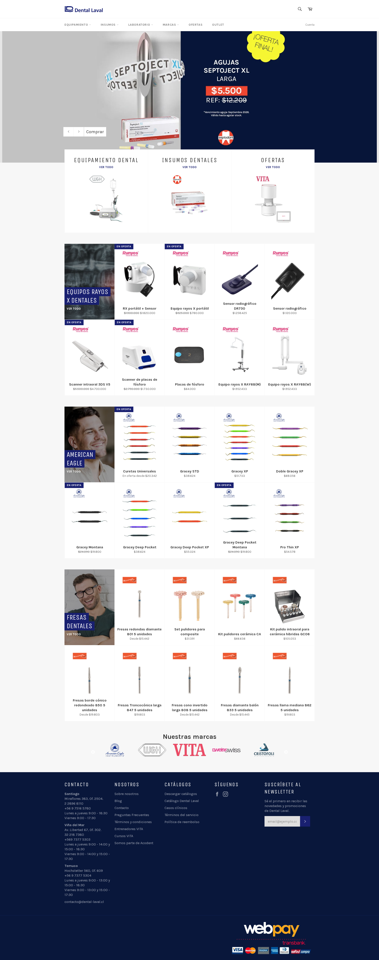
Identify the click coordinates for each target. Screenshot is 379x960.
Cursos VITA (123, 836)
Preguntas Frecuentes (131, 815)
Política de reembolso (181, 822)
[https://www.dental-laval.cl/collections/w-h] (114, 750)
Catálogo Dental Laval (181, 801)
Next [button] (286, 752)
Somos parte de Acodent (133, 843)
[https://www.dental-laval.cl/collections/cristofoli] (226, 750)
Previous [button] (93, 752)
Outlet (218, 25)
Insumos (109, 25)
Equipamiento (76, 25)
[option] (189, 97)
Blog (118, 801)
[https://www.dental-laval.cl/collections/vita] (152, 750)
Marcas (170, 25)
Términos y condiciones (133, 822)
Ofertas (195, 25)
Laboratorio (139, 25)
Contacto (121, 808)
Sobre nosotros (126, 794)
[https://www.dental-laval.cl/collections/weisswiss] (189, 750)
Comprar (95, 131)
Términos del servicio (181, 815)
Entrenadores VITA (128, 829)
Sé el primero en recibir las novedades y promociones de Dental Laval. (286, 806)
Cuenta (310, 24)
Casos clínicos (175, 808)
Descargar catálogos (180, 794)
